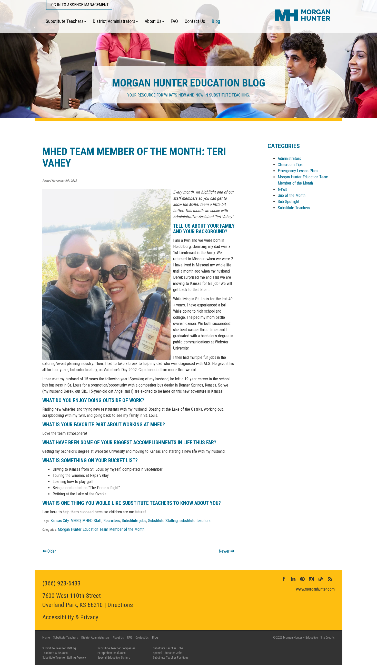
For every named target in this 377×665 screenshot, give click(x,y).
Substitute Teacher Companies (116, 648)
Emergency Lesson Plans (298, 170)
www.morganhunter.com (315, 589)
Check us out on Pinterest (302, 579)
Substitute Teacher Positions (170, 657)
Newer (225, 551)
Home (46, 637)
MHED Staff (92, 520)
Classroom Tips (290, 164)
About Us (153, 21)
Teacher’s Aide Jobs (55, 653)
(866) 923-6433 (61, 583)
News (282, 189)
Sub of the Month (291, 195)
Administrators (289, 158)
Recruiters (111, 520)
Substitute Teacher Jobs (168, 648)
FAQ (174, 21)
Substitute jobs (134, 520)
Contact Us (195, 21)
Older (51, 551)
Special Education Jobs (167, 653)
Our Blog (321, 579)
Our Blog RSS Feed (330, 579)
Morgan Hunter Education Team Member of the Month (101, 529)
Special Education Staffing (113, 657)
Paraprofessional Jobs (111, 653)
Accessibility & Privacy (70, 617)
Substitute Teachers (65, 21)
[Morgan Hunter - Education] (303, 15)
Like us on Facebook (284, 579)
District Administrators (114, 21)
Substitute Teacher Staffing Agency (64, 657)
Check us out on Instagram (311, 579)
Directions (120, 605)
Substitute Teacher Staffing (59, 648)
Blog (216, 21)
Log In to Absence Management (79, 4)
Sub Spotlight (288, 201)
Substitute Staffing (163, 520)
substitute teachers (195, 520)
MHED (76, 520)
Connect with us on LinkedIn (293, 579)
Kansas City (60, 520)
